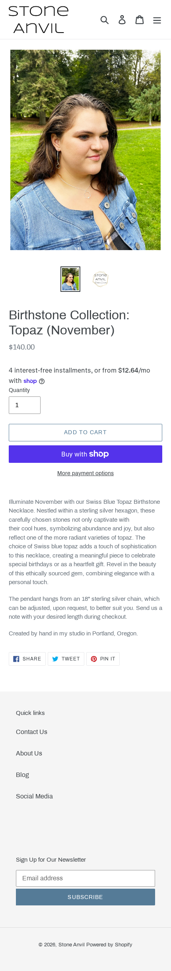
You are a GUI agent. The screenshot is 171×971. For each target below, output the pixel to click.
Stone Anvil (71, 945)
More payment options (85, 473)
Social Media (34, 796)
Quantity (19, 390)
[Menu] (157, 19)
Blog (22, 774)
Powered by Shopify (109, 945)
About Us (29, 753)
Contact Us (31, 731)
